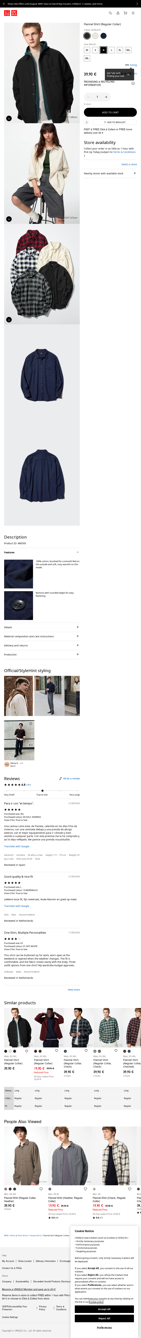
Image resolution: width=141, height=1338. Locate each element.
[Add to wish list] (30, 679)
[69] (103, 36)
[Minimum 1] (88, 97)
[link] (74, 4)
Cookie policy (96, 1301)
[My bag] (125, 13)
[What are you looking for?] (110, 13)
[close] (4, 4)
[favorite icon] (41, 1189)
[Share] (86, 122)
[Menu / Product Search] (133, 13)
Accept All (104, 1309)
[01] (95, 36)
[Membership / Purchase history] (118, 13)
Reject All (104, 1318)
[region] (104, 1282)
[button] (18, 574)
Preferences (104, 1327)
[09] (87, 36)
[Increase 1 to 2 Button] (106, 97)
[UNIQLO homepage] (10, 13)
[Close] (128, 74)
